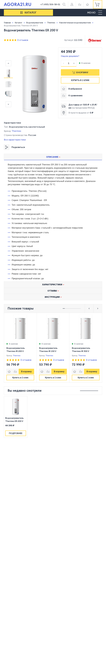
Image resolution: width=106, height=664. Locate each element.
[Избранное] (87, 4)
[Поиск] (64, 4)
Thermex (16, 131)
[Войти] (72, 4)
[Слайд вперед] (8, 104)
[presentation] (20, 347)
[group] (97, 4)
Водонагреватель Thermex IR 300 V (81, 349)
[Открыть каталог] (21, 13)
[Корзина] (97, 4)
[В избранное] (9, 371)
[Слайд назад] (8, 63)
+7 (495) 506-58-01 (50, 4)
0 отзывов (22, 40)
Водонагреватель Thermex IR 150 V (48, 349)
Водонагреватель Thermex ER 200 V (14, 419)
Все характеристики (15, 139)
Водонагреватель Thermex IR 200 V (15, 349)
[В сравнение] (15, 371)
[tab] (53, 157)
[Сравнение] (80, 4)
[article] (20, 347)
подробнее (15, 433)
